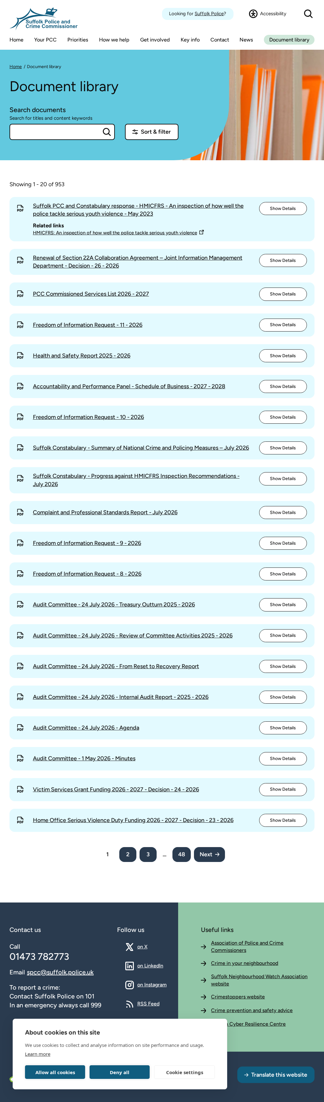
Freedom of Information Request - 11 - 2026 (87, 324)
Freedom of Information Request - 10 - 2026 (88, 417)
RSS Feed (148, 1003)
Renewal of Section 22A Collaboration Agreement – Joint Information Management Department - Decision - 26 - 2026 (137, 261)
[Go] (107, 132)
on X (148, 946)
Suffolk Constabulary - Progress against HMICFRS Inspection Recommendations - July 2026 (136, 479)
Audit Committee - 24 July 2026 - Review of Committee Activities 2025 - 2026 (133, 635)
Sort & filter (156, 131)
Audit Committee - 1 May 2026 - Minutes (84, 758)
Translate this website (279, 1074)
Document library (289, 39)
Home (15, 66)
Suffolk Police (209, 13)
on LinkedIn (150, 965)
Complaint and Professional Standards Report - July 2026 (105, 512)
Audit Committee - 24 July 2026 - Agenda (86, 727)
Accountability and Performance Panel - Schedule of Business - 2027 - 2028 (129, 386)
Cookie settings (184, 1072)
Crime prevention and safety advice (252, 1010)
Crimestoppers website (238, 997)
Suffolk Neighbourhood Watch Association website (259, 979)
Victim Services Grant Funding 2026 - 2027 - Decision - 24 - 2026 (116, 789)
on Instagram (152, 984)
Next (206, 854)
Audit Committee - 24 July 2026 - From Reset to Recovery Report (116, 666)
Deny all (119, 1072)
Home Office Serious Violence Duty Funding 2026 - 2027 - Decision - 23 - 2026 (133, 820)
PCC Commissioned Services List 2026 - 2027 (91, 293)
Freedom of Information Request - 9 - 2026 (87, 543)
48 (181, 854)
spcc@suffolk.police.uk (60, 972)
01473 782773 (39, 956)
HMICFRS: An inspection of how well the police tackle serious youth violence (115, 233)
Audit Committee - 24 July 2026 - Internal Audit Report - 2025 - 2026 (121, 697)
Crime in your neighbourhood (244, 963)
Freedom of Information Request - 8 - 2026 (87, 573)
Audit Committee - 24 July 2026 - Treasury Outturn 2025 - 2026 (114, 604)
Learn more (37, 1054)
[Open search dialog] (308, 14)
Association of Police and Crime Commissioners (247, 946)
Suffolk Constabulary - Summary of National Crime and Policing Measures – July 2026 (141, 447)
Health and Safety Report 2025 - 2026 (81, 355)
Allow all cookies (55, 1072)
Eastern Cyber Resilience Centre (248, 1024)
